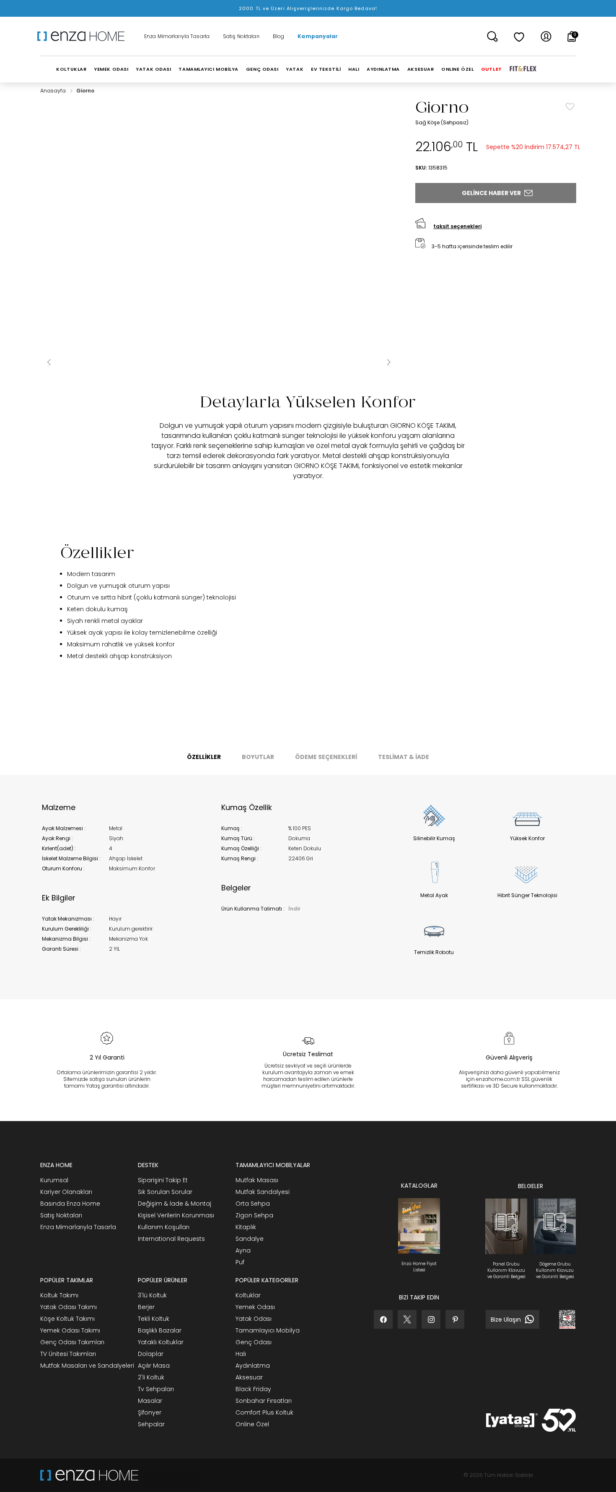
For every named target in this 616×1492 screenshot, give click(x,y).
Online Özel (252, 1424)
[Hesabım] (546, 36)
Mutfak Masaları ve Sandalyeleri (87, 1365)
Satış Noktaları (241, 36)
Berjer (146, 1307)
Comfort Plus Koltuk (264, 1412)
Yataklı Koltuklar (161, 1342)
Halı (241, 1354)
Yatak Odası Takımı (68, 1307)
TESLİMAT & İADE (403, 757)
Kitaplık (246, 1227)
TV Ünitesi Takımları (68, 1354)
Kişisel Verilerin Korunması (176, 1215)
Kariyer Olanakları (66, 1192)
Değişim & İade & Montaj (174, 1203)
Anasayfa (53, 90)
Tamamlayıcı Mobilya (268, 1330)
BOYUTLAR (258, 757)
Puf (240, 1262)
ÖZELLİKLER (204, 757)
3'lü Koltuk (152, 1295)
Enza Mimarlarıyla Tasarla (177, 36)
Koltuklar (248, 1295)
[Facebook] (383, 1319)
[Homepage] (83, 36)
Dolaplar (150, 1354)
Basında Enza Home (70, 1203)
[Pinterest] (454, 1319)
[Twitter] (407, 1319)
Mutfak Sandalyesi (263, 1192)
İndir (294, 908)
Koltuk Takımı (59, 1295)
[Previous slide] (48, 362)
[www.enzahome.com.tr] (89, 1475)
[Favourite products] (519, 36)
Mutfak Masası (257, 1180)
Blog (278, 36)
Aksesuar (249, 1377)
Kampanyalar (318, 36)
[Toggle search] (492, 36)
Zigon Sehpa (254, 1215)
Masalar (150, 1401)
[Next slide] (388, 362)
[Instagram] (431, 1319)
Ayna (243, 1250)
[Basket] (572, 36)
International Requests (171, 1239)
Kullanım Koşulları (163, 1227)
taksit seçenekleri (457, 226)
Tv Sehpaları (156, 1389)
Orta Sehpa (253, 1203)
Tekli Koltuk (153, 1319)
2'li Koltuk (151, 1377)
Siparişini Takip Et (163, 1180)
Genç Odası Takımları (72, 1342)
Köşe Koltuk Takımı (67, 1319)
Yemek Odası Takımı (70, 1330)
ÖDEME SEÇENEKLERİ (326, 757)
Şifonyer (149, 1412)
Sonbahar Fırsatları (264, 1401)
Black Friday (253, 1389)
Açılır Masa (154, 1365)
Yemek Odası (255, 1307)
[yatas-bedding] (168, 1475)
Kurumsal (54, 1180)
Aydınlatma (253, 1365)
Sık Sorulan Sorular (165, 1192)
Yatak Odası (254, 1319)
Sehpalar (151, 1424)
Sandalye (250, 1239)
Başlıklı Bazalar (159, 1330)
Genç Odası (254, 1342)
